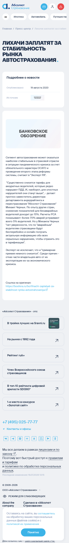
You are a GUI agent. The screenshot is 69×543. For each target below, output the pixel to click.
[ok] (55, 437)
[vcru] (41, 437)
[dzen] (26, 437)
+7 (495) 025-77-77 (20, 422)
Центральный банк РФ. (40, 541)
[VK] (5, 437)
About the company (8, 504)
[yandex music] (34, 437)
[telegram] (12, 437)
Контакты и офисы (19, 429)
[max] (19, 437)
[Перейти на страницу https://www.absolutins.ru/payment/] (44, 6)
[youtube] (48, 437)
